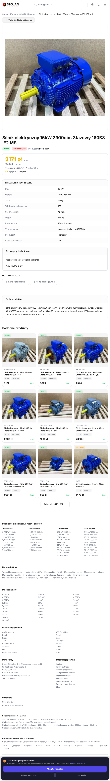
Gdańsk (57, 746)
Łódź (48, 746)
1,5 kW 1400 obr (63, 537)
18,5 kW (41, 609)
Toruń (4, 746)
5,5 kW (5, 606)
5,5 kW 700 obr (8, 547)
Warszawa (28, 746)
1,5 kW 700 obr (8, 537)
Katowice (89, 746)
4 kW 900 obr (35, 545)
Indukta (59, 644)
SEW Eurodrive (62, 632)
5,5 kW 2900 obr (90, 547)
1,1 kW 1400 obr (63, 535)
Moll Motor (60, 641)
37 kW (40, 611)
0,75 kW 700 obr (9, 532)
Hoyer (58, 652)
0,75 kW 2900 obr (91, 532)
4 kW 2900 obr (90, 545)
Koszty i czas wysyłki (64, 670)
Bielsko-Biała (102, 746)
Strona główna (9, 14)
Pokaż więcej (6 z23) (53, 504)
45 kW (76, 611)
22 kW (75, 609)
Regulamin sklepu (63, 675)
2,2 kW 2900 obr (90, 540)
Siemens (5, 646)
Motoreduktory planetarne (13, 578)
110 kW (5, 617)
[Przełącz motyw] (92, 4)
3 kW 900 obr (35, 542)
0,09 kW (5, 594)
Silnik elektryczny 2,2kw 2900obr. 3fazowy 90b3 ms (75, 725)
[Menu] (105, 4)
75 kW (40, 614)
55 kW (4, 614)
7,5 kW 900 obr (36, 550)
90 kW (76, 614)
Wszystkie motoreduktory (12, 572)
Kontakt (59, 664)
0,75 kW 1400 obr (64, 532)
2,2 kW (5, 603)
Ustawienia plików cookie (12, 705)
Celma (58, 646)
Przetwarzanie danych (65, 684)
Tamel (58, 635)
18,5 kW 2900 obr (91, 555)
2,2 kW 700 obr (8, 540)
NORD (58, 649)
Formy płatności (62, 667)
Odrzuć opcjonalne (29, 775)
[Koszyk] (98, 4)
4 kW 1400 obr (63, 545)
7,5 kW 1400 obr (63, 550)
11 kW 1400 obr (63, 553)
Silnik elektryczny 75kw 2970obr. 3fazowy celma (22, 728)
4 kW (75, 603)
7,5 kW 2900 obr (90, 550)
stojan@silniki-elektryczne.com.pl (16, 675)
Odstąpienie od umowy (65, 673)
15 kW (4, 609)
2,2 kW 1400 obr (63, 540)
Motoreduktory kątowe (32, 575)
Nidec (58, 638)
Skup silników (7, 702)
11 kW (75, 606)
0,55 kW (76, 597)
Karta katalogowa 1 (17, 281)
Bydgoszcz (15, 746)
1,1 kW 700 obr (8, 535)
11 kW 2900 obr (90, 553)
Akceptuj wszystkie (55, 769)
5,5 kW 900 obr (36, 547)
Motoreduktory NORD (53, 572)
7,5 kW (40, 606)
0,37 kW (41, 597)
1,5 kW (76, 600)
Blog (58, 687)
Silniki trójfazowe (27, 14)
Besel (4, 635)
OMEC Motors (8, 632)
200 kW (5, 620)
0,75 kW (5, 600)
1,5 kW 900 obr (36, 537)
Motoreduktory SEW (34, 572)
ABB (4, 641)
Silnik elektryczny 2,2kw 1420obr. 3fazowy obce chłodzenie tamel (29, 722)
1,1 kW (40, 600)
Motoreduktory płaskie (11, 575)
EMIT (4, 649)
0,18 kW (76, 594)
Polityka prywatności (64, 681)
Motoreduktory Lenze (73, 572)
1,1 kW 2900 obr (90, 535)
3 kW (40, 603)
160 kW (76, 617)
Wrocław (67, 746)
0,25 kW (5, 597)
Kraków (78, 746)
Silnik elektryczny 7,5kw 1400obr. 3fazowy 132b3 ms (49, 719)
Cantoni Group (8, 644)
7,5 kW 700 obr (8, 550)
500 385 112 (11, 678)
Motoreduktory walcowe (94, 572)
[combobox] (60, 4)
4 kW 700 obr (7, 545)
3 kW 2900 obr (90, 542)
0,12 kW (41, 594)
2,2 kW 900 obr (36, 540)
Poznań (39, 746)
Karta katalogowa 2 (45, 281)
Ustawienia (81, 775)
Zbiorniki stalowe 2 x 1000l (13, 719)
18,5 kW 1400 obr (64, 555)
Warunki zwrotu (62, 678)
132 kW (41, 617)
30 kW (5, 611)
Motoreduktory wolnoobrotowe (63, 578)
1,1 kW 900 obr (35, 535)
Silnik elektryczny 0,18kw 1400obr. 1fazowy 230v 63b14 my (26, 725)
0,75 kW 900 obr (36, 532)
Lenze (4, 638)
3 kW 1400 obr (63, 542)
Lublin (6, 749)
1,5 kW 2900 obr (90, 537)
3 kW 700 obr (7, 542)
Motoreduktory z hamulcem (37, 578)
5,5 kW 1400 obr (63, 547)
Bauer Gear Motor (9, 652)
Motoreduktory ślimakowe (77, 575)
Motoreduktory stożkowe (54, 575)
